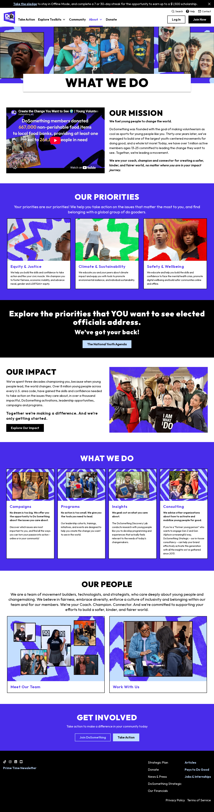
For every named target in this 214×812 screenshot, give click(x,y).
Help (192, 11)
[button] (52, 21)
